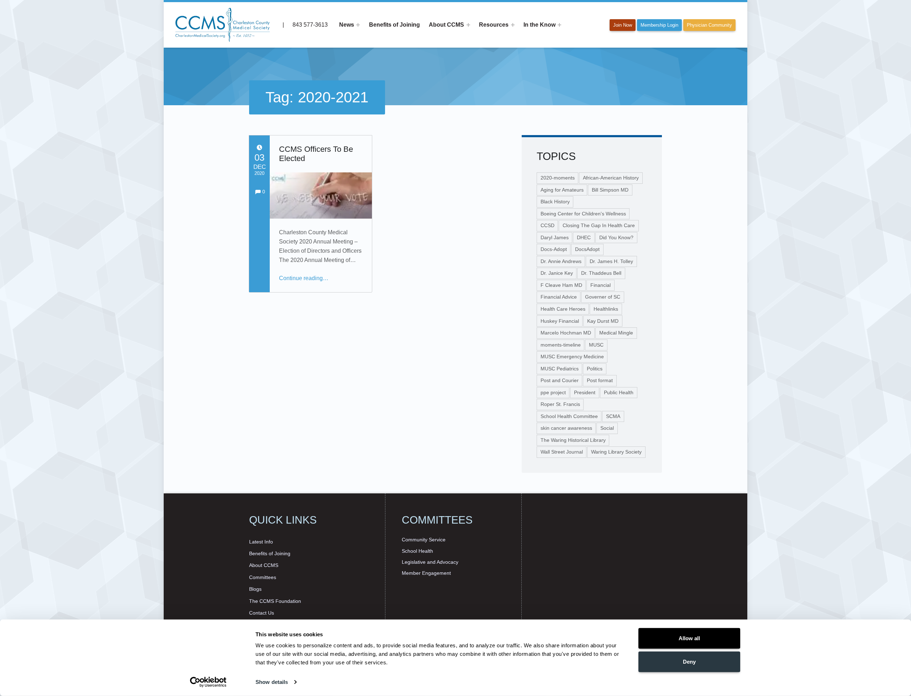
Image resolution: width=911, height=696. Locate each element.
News (346, 25)
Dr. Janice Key (557, 273)
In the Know (539, 25)
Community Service (424, 539)
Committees (262, 577)
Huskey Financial (560, 321)
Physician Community (709, 25)
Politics (594, 368)
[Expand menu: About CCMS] (468, 25)
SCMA (613, 416)
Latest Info (261, 542)
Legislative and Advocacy (430, 562)
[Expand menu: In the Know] (559, 25)
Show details (272, 682)
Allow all (689, 638)
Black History (555, 201)
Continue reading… (303, 278)
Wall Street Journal (562, 452)
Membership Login (659, 25)
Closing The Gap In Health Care (599, 225)
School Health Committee (569, 416)
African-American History (611, 178)
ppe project (553, 392)
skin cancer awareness (566, 428)
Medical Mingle (616, 333)
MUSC (596, 345)
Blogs (255, 589)
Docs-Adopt (554, 249)
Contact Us (261, 613)
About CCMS (446, 25)
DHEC (584, 237)
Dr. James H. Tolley (611, 261)
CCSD (547, 225)
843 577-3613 (309, 25)
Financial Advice (559, 297)
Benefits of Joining (394, 25)
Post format (600, 380)
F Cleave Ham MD (561, 285)
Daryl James (555, 237)
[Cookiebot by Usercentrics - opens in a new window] (208, 682)
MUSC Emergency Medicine (572, 356)
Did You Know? (616, 237)
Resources (494, 25)
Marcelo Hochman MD (566, 333)
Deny (689, 661)
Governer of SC (602, 297)
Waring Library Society (616, 452)
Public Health (618, 392)
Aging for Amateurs (562, 190)
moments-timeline (561, 345)
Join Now (622, 25)
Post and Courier (560, 380)
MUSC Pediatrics (560, 368)
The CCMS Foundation (275, 601)
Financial (600, 285)
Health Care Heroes (563, 309)
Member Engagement (426, 573)
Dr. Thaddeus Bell (601, 273)
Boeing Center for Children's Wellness (583, 213)
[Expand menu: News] (358, 25)
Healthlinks (606, 309)
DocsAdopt (587, 249)
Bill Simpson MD (610, 190)
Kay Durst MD (602, 321)
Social (607, 428)
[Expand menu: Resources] (513, 25)
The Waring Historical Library (573, 440)
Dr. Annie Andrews (561, 261)
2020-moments (558, 178)
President (584, 392)
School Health (417, 551)
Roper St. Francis (560, 404)
